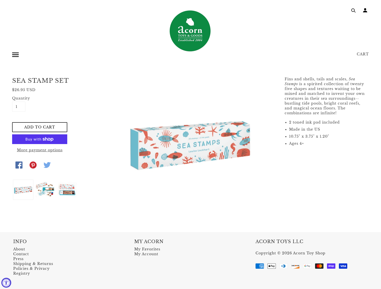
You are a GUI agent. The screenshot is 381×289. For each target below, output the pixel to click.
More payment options (40, 150)
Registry (21, 273)
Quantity (18, 98)
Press (18, 259)
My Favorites (147, 249)
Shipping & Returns (33, 263)
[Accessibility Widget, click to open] (6, 283)
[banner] (190, 31)
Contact (21, 254)
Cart (363, 54)
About (19, 249)
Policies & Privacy (31, 268)
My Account (146, 254)
